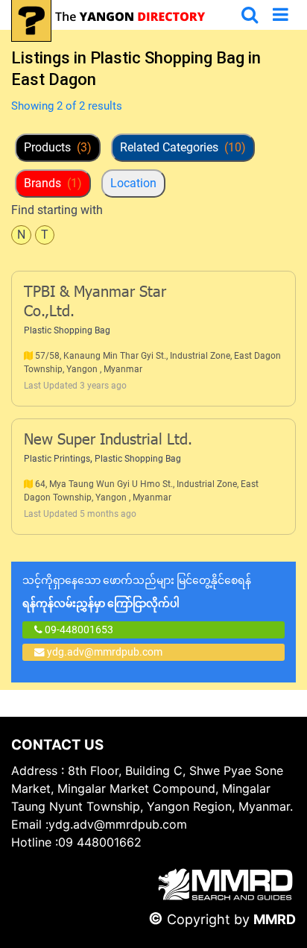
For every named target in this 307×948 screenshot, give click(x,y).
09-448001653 (77, 629)
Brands (53, 183)
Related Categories (183, 147)
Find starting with (57, 210)
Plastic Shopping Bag (67, 330)
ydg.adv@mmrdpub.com (104, 652)
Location (133, 183)
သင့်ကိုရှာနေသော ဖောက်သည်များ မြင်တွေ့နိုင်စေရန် (136, 591)
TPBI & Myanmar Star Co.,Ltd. (95, 303)
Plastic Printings (57, 458)
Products (58, 147)
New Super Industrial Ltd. (108, 441)
